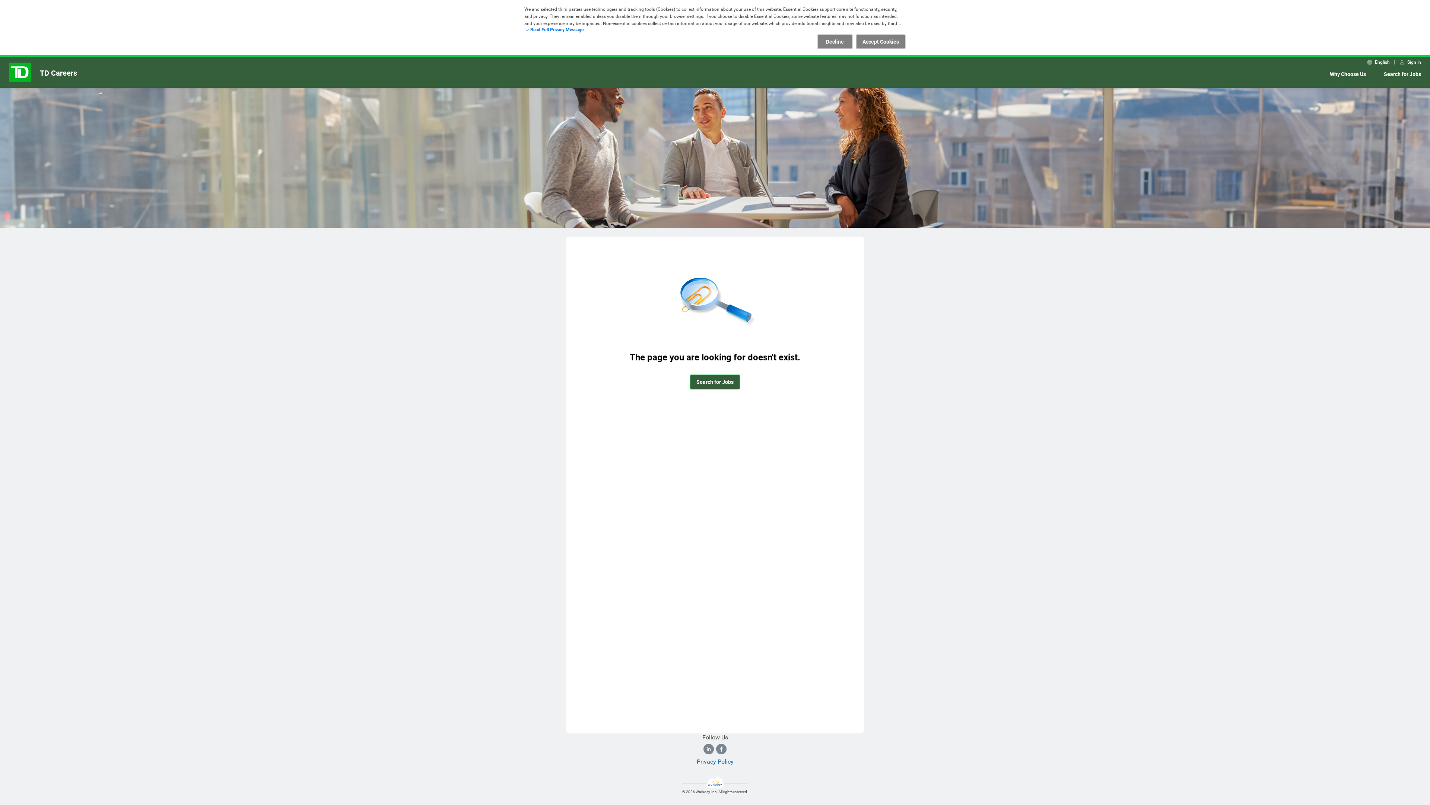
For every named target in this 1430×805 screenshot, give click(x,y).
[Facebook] (721, 749)
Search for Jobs (1402, 74)
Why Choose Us (1348, 74)
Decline (835, 42)
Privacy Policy (715, 761)
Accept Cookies (880, 42)
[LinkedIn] (708, 749)
